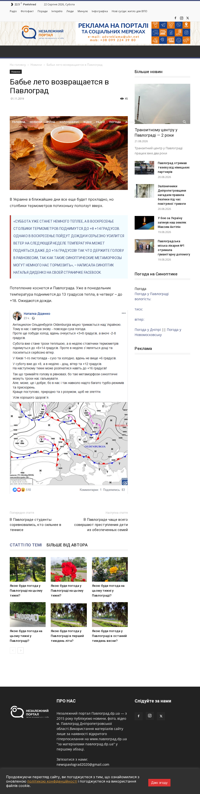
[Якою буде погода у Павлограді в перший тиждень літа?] (69, 614)
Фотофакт (27, 11)
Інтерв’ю (56, 11)
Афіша (130, 122)
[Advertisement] (100, 80)
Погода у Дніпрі (148, 329)
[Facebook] (175, 18)
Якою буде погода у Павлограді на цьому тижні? (26, 590)
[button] (184, 122)
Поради (43, 11)
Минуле (83, 11)
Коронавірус (69, 122)
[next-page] (21, 650)
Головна (18, 122)
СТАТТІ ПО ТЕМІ (26, 544)
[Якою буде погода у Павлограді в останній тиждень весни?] (110, 614)
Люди (70, 11)
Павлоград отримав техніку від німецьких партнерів (174, 167)
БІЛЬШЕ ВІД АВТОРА (67, 544)
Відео (87, 122)
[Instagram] (181, 18)
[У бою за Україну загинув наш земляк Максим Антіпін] (144, 223)
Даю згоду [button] (159, 783)
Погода (115, 122)
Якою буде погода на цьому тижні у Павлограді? (108, 590)
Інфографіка (100, 11)
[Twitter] (187, 18)
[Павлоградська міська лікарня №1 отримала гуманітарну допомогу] (144, 246)
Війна (50, 122)
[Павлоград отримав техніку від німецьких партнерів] (144, 168)
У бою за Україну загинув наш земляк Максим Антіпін (172, 222)
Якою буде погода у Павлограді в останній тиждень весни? (109, 636)
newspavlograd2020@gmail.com (83, 764)
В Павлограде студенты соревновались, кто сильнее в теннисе (35, 524)
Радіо (13, 11)
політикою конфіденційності (52, 781)
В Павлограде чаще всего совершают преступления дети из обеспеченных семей (101, 524)
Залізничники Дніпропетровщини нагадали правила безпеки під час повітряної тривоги (172, 195)
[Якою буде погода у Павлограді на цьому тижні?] (28, 569)
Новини (36, 122)
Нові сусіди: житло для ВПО (129, 11)
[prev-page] (13, 650)
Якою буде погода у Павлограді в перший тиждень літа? (67, 636)
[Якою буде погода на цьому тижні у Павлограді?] (110, 569)
